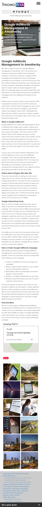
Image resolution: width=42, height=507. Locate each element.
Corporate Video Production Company (16, 473)
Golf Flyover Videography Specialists (15, 488)
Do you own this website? (14, 339)
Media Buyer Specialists (13, 499)
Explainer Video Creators (11, 495)
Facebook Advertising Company (15, 480)
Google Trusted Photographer (13, 493)
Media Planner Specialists (13, 501)
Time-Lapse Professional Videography (16, 486)
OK (32, 339)
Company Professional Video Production (16, 484)
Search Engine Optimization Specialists (18, 482)
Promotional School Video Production (15, 491)
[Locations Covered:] (2, 3)
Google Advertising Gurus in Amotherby (18, 478)
